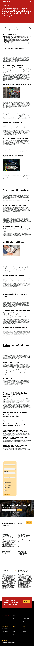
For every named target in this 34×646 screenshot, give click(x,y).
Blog (13, 629)
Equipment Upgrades (26, 618)
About (13, 628)
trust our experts (6, 402)
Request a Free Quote (26, 601)
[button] (30, 1)
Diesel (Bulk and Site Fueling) (6, 628)
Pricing (14, 615)
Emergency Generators (5, 631)
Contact (14, 631)
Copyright (24, 631)
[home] (6, 1)
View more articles (29, 523)
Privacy (24, 629)
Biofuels (24, 621)
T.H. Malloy (9, 404)
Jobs (13, 634)
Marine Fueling (4, 629)
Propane (24, 623)
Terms (24, 628)
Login (13, 618)
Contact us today (25, 406)
